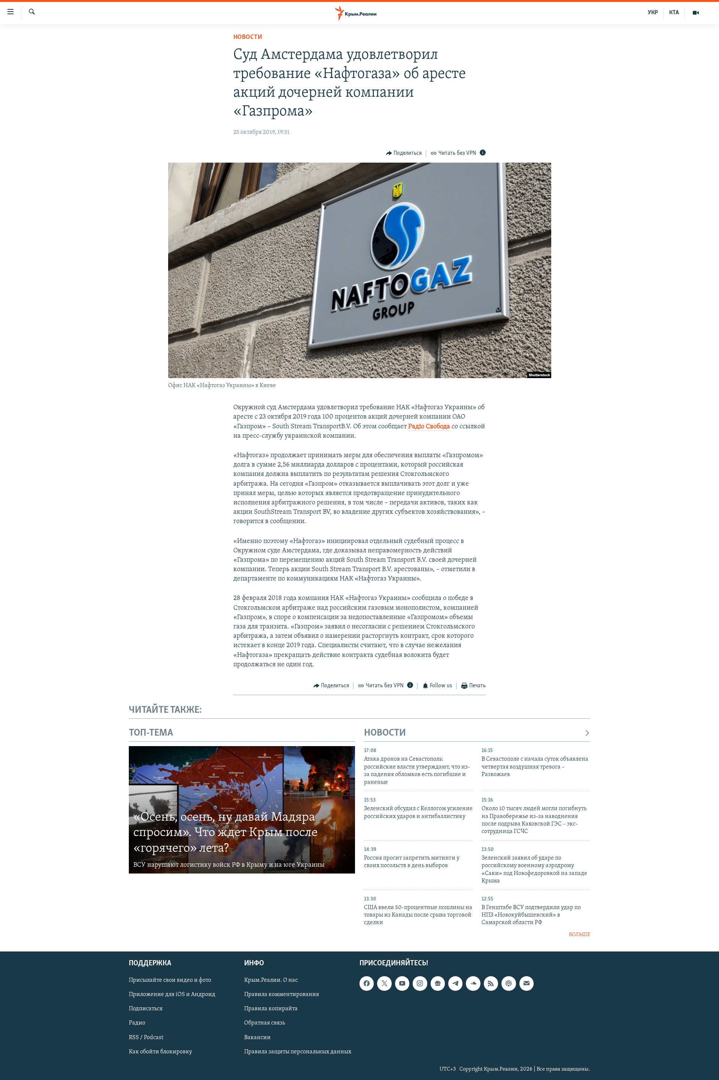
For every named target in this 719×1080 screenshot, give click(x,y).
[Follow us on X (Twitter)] (384, 984)
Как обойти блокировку (160, 1052)
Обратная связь (264, 1023)
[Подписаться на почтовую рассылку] (526, 984)
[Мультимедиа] (696, 12)
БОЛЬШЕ (579, 935)
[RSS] (491, 984)
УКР (653, 13)
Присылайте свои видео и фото (170, 981)
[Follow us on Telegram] (455, 984)
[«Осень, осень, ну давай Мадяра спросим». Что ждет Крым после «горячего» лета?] (242, 810)
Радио (137, 1023)
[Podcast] (508, 984)
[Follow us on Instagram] (420, 984)
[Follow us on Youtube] (402, 984)
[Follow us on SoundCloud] (473, 984)
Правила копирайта (271, 1009)
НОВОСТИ (385, 733)
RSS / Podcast (146, 1038)
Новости (247, 37)
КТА (674, 13)
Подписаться (146, 1009)
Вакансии (257, 1038)
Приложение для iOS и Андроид (172, 995)
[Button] (404, 153)
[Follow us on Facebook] (367, 984)
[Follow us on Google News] (438, 984)
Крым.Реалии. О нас (271, 981)
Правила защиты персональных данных (297, 1052)
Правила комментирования (281, 995)
